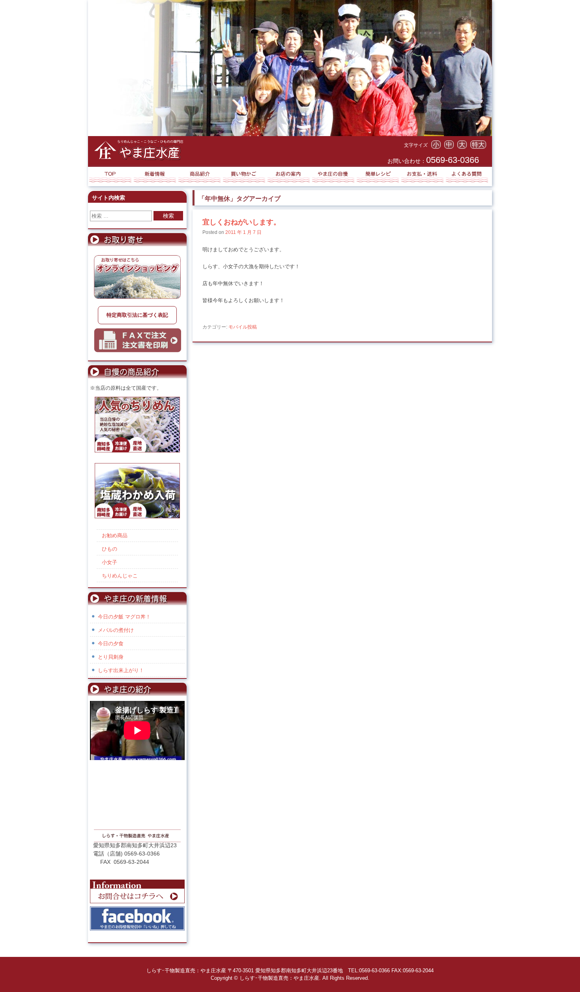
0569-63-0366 (452, 160)
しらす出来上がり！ (121, 670)
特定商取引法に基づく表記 (137, 315)
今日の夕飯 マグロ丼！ (124, 617)
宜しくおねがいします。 (241, 222)
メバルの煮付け (116, 630)
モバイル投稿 (242, 327)
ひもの (109, 549)
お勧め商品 (114, 535)
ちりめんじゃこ (120, 576)
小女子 (109, 562)
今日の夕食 (110, 643)
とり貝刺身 (110, 657)
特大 (478, 144)
